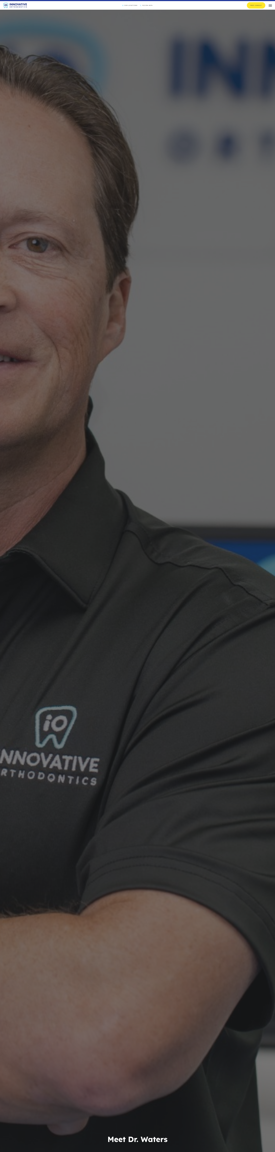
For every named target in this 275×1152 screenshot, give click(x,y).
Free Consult (256, 5)
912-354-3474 (147, 5)
